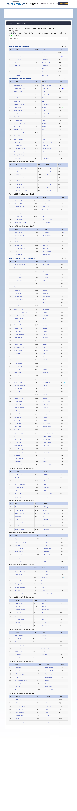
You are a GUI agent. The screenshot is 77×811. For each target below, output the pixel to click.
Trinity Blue (17, 430)
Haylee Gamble (18, 376)
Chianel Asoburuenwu (20, 56)
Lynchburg (45, 293)
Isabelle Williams (19, 328)
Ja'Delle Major (18, 388)
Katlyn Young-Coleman (20, 312)
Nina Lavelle (18, 75)
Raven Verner (18, 302)
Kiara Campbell (18, 357)
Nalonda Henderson (19, 385)
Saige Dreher (17, 369)
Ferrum (44, 449)
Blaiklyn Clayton (18, 139)
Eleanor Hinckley (18, 379)
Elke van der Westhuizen (20, 155)
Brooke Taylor (18, 306)
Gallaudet (45, 350)
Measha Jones (18, 363)
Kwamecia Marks (19, 464)
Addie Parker (17, 426)
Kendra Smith (18, 404)
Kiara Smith (17, 414)
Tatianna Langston (19, 391)
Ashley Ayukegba (18, 309)
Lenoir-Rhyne (45, 72)
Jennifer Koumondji (19, 347)
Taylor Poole (17, 461)
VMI (43, 129)
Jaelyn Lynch (17, 420)
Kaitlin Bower (17, 439)
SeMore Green (18, 129)
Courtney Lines (19, 69)
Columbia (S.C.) (47, 337)
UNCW (44, 69)
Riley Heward (17, 442)
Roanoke (45, 344)
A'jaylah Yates (18, 59)
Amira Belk (17, 455)
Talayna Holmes (18, 325)
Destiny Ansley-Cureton (20, 395)
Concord (45, 325)
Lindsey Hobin (18, 344)
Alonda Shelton (18, 110)
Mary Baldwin (46, 439)
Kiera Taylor (18, 65)
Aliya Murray (17, 331)
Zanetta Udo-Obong (20, 72)
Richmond (45, 75)
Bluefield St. (46, 388)
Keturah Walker (18, 322)
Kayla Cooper (17, 142)
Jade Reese (17, 417)
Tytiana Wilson (18, 136)
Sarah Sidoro (17, 372)
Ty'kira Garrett (18, 120)
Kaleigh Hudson (18, 318)
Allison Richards (18, 401)
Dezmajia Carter (18, 398)
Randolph (45, 391)
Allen (43, 120)
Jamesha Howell (18, 145)
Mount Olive (45, 56)
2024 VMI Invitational (17, 23)
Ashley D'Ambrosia (19, 433)
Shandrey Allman (18, 436)
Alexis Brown (17, 158)
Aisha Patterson (18, 366)
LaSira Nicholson (18, 452)
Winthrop (45, 302)
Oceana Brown (18, 350)
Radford (44, 117)
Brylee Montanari (18, 299)
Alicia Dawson (18, 126)
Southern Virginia (47, 411)
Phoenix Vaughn (18, 458)
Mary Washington (47, 401)
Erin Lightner (17, 423)
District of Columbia (47, 142)
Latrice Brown (18, 337)
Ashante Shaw (18, 382)
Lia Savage (17, 411)
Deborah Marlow (19, 62)
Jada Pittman (18, 296)
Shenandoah (46, 334)
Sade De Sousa (19, 53)
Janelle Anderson (19, 334)
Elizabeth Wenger (19, 407)
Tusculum (45, 59)
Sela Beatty (17, 290)
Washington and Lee (48, 433)
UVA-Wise (45, 360)
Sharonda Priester (19, 315)
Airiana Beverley (18, 449)
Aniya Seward (18, 293)
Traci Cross (17, 113)
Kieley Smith (17, 341)
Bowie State (46, 309)
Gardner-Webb (46, 62)
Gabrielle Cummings (19, 123)
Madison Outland (18, 360)
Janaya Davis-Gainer (19, 148)
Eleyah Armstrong (19, 152)
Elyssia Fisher (18, 117)
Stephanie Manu (18, 445)
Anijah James (18, 353)
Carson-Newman (46, 53)
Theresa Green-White (20, 133)
